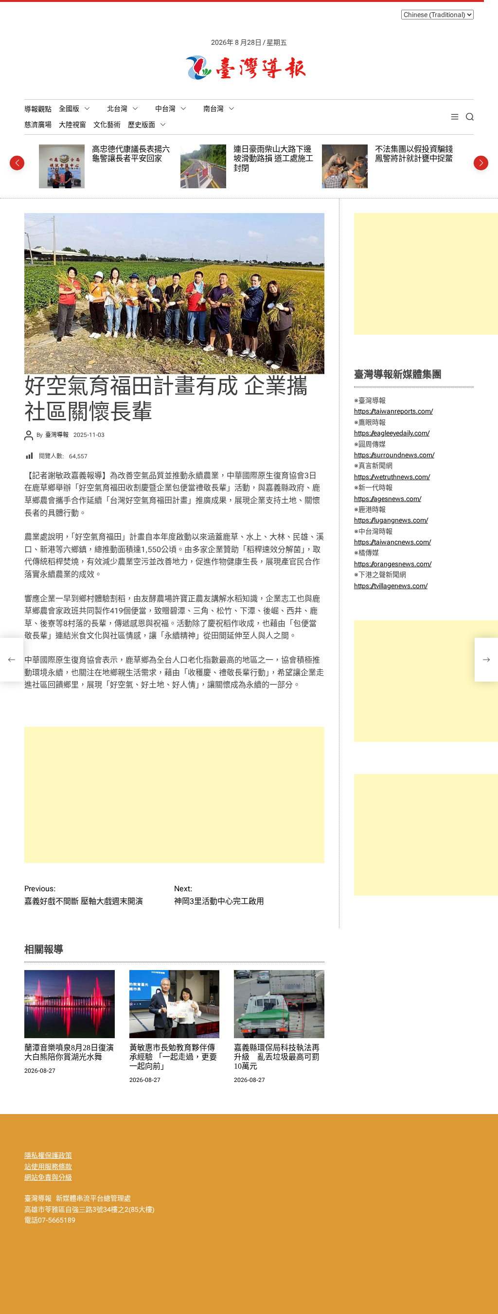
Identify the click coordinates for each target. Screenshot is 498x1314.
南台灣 (213, 108)
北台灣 (117, 108)
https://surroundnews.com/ (394, 455)
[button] (17, 163)
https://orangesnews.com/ (392, 564)
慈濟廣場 (38, 124)
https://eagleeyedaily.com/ (391, 433)
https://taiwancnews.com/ (392, 542)
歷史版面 (141, 124)
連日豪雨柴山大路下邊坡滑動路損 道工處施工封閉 (191, 158)
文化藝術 (107, 124)
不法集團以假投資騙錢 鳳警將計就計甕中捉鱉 (332, 153)
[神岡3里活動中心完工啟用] (486, 660)
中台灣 (165, 108)
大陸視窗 (72, 124)
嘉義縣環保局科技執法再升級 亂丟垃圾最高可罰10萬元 (277, 1057)
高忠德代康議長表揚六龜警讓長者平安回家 (49, 153)
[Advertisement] (174, 795)
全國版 (69, 108)
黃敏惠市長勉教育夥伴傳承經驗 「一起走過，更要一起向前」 (173, 1057)
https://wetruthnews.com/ (392, 477)
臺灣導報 (57, 435)
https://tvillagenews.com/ (390, 586)
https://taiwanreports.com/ (393, 411)
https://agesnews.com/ (387, 499)
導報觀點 (38, 109)
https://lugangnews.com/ (391, 520)
